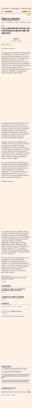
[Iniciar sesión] (30, 11)
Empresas (19, 306)
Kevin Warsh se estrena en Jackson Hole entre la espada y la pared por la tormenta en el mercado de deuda (15, 376)
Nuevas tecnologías (5, 306)
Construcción (23, 22)
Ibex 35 (3, 8)
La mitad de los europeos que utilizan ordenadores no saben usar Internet (12, 297)
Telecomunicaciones (10, 22)
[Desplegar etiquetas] (30, 306)
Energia (17, 22)
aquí (23, 316)
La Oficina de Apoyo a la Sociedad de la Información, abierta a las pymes (13, 290)
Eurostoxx (8, 395)
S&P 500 (13, 8)
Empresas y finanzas (10, 19)
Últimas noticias (6, 366)
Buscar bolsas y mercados (8, 388)
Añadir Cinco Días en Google (9, 48)
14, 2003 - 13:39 (16, 40)
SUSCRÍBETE (24, 11)
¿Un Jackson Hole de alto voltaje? (13, 371)
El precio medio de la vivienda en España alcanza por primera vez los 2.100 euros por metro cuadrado (15, 381)
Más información (4, 312)
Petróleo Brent (24, 8)
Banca (3, 22)
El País (29, 14)
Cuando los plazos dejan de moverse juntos (16, 368)
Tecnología (13, 306)
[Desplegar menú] (2, 11)
